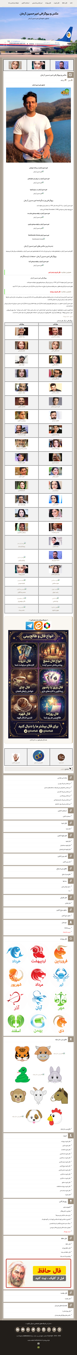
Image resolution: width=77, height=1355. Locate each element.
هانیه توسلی (21, 350)
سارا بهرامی (22, 378)
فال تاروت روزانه (65, 1141)
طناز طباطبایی (21, 518)
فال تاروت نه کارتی (65, 1174)
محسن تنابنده (55, 532)
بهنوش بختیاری (22, 532)
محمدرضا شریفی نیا (21, 448)
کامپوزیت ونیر (66, 1206)
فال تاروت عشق (66, 1182)
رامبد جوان (55, 592)
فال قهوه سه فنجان (65, 845)
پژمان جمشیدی (55, 336)
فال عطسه (67, 1298)
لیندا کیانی (55, 546)
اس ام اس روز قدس (65, 795)
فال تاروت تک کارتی (65, 1153)
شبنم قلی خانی (55, 350)
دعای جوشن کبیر (65, 886)
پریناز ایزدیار (21, 546)
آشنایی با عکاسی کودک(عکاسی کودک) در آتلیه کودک (56, 1219)
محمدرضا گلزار (22, 592)
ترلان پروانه (22, 574)
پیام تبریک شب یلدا (65, 1256)
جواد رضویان (21, 392)
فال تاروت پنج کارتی (65, 1165)
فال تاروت (56, 2)
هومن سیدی (55, 420)
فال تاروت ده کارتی (65, 1178)
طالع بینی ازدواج (66, 874)
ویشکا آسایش (55, 448)
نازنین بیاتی (55, 476)
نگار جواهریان (21, 601)
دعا (69, 890)
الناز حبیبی (55, 504)
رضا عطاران (22, 336)
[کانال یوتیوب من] (23, 1329)
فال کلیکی (67, 903)
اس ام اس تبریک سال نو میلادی (62, 799)
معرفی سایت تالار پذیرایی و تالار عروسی (60, 1227)
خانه (71, 2)
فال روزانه (48, 2)
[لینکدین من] (18, 1329)
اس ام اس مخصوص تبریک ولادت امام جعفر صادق (57, 787)
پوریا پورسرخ (21, 504)
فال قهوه (68, 841)
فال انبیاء (68, 828)
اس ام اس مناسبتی (37, 2)
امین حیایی (21, 476)
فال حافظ (64, 2)
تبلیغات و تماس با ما (13, 2)
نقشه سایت (31, 1340)
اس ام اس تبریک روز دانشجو (62, 803)
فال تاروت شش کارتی (64, 1170)
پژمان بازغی (21, 560)
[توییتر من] (33, 1329)
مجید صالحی (55, 583)
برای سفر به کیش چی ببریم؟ (63, 1215)
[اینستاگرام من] (44, 1329)
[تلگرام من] (54, 1329)
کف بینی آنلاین (66, 861)
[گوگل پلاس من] (28, 1329)
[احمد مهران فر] (61, 65)
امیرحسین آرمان (55, 406)
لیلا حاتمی (55, 601)
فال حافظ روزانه (66, 1248)
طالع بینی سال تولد (65, 1128)
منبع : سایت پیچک (68, 316)
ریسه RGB (67, 927)
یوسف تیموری (55, 434)
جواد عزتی (21, 364)
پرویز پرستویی (21, 420)
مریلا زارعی (55, 490)
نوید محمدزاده (22, 434)
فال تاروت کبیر (66, 1145)
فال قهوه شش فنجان (64, 849)
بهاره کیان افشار (55, 574)
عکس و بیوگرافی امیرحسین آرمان (39, 13)
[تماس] (38, 1329)
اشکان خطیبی (21, 406)
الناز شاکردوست (55, 518)
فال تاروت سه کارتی (65, 1157)
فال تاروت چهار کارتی (64, 1161)
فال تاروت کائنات (65, 1149)
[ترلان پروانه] (38, 65)
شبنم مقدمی (21, 490)
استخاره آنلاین (25, 2)
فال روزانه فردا (66, 1311)
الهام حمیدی (21, 583)
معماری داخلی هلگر (65, 1211)
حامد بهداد (22, 610)
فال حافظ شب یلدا (65, 1252)
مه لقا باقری (55, 364)
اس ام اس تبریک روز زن (64, 783)
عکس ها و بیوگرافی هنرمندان (62, 1315)
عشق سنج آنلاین (66, 915)
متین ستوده (21, 462)
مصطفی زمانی (55, 378)
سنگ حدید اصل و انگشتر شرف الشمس (59, 1223)
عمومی (62, 769)
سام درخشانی (55, 392)
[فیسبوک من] (49, 1329)
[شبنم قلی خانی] (15, 65)
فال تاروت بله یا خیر (65, 1190)
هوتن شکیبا (55, 610)
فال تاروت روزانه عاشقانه (63, 1186)
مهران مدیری (55, 462)
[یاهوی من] (59, 1329)
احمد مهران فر (55, 560)
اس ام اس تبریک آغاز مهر (63, 791)
